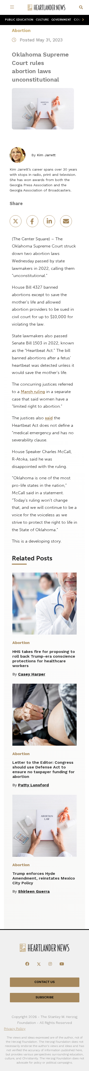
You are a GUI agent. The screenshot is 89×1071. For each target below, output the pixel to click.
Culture (42, 19)
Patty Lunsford (33, 785)
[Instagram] (50, 964)
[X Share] (16, 222)
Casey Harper (31, 674)
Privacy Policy (14, 1029)
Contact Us (44, 982)
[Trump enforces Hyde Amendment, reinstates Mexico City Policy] (44, 826)
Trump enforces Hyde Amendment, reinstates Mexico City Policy (43, 878)
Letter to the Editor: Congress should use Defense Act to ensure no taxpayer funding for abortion (43, 769)
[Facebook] (27, 964)
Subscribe (45, 997)
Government (61, 19)
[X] (39, 964)
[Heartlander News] (46, 7)
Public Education (19, 19)
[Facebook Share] (32, 222)
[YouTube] (62, 964)
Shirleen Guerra (34, 891)
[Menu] (13, 7)
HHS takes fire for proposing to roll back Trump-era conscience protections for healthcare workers (43, 658)
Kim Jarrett (46, 155)
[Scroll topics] (82, 20)
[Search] (81, 7)
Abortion (21, 30)
